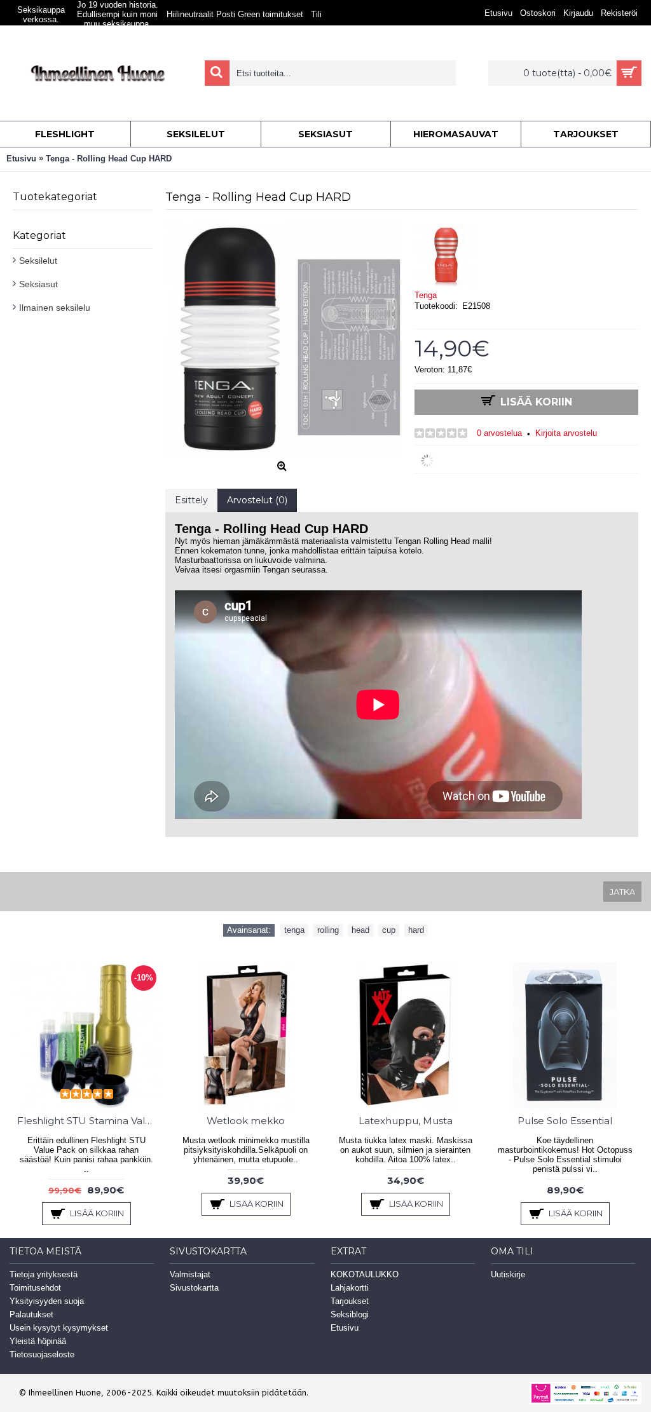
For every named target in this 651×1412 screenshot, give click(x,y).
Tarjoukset (350, 1301)
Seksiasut (38, 284)
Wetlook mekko (246, 1121)
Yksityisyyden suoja (47, 1301)
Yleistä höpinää (38, 1341)
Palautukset (31, 1314)
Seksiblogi (350, 1314)
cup (388, 930)
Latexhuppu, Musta (406, 1121)
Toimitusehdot (35, 1288)
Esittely (191, 500)
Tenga (426, 295)
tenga (294, 930)
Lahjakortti (350, 1288)
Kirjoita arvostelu (566, 433)
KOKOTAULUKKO (365, 1274)
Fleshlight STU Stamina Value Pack (88, 1121)
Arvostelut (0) (257, 500)
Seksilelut (38, 260)
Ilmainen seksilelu (54, 307)
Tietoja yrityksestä (44, 1274)
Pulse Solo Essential (564, 1121)
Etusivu (345, 1328)
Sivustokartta (194, 1288)
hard (416, 930)
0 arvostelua (499, 433)
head (360, 930)
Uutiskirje (508, 1274)
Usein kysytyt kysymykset (59, 1328)
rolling (328, 930)
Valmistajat (190, 1274)
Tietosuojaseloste (42, 1354)
